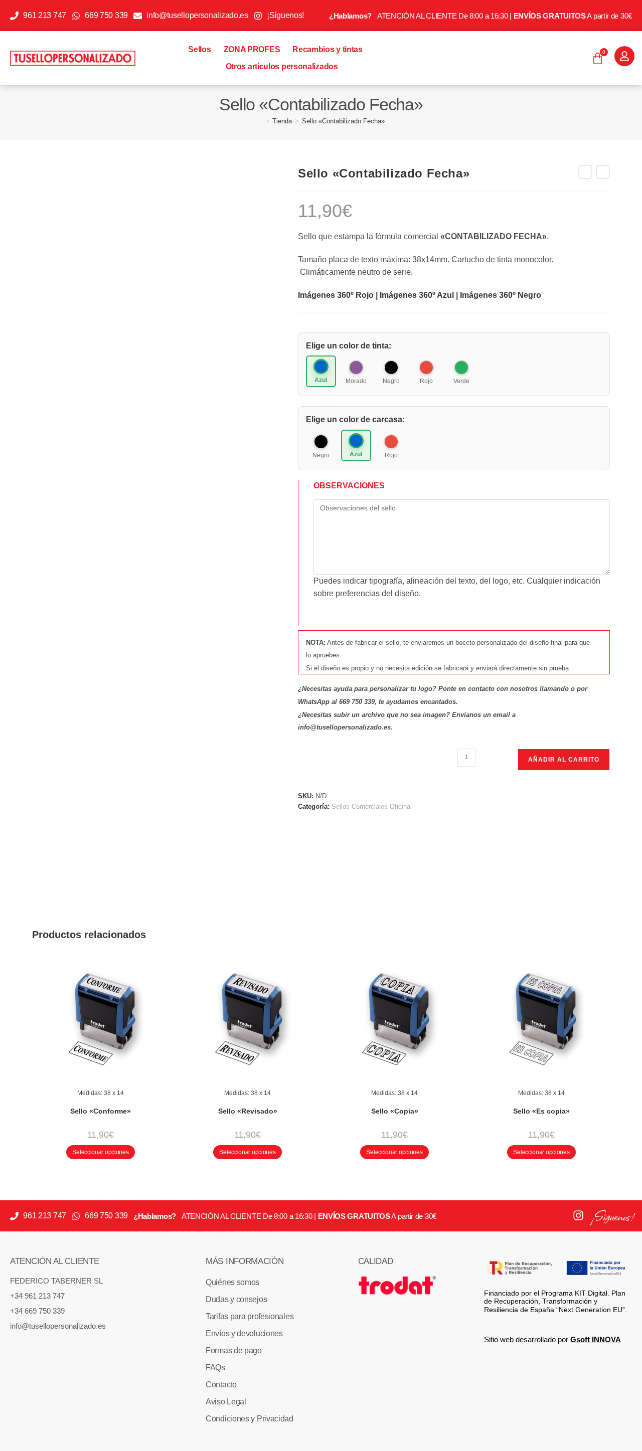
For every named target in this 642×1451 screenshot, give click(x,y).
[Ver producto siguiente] (603, 172)
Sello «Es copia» (541, 1111)
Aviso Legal (226, 1401)
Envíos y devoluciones (244, 1333)
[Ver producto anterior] (585, 172)
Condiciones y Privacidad (249, 1418)
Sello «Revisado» (247, 1111)
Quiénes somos (232, 1282)
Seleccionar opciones (100, 1152)
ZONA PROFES (252, 49)
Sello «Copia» (394, 1111)
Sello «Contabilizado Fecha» (343, 121)
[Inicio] (259, 121)
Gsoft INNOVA (595, 1339)
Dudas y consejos (236, 1299)
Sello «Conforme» (100, 1111)
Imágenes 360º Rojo (336, 295)
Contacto (221, 1384)
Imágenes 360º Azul (417, 295)
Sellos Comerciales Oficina (371, 806)
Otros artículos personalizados (282, 66)
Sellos (199, 49)
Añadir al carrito (563, 759)
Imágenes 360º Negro (500, 295)
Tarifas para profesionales (249, 1316)
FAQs (215, 1367)
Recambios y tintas (327, 49)
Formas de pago (234, 1350)
